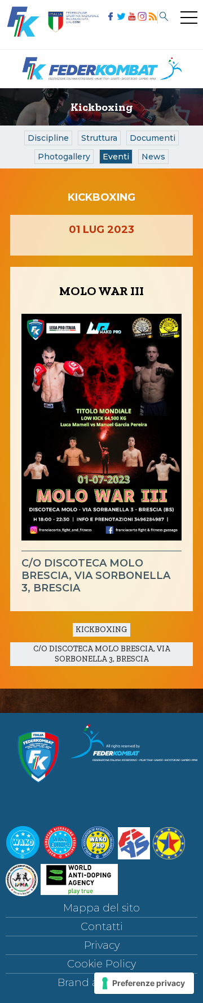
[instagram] (141, 17)
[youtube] (131, 17)
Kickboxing (101, 629)
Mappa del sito (101, 908)
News (153, 157)
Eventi (116, 157)
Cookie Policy (101, 964)
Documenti (152, 138)
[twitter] (120, 17)
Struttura (99, 138)
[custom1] (152, 17)
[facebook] (109, 17)
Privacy (102, 945)
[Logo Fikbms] (101, 85)
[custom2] (162, 17)
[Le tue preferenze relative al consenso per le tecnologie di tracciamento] (144, 983)
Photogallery (64, 157)
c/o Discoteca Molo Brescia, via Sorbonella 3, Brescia (101, 654)
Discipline (48, 138)
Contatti (102, 926)
